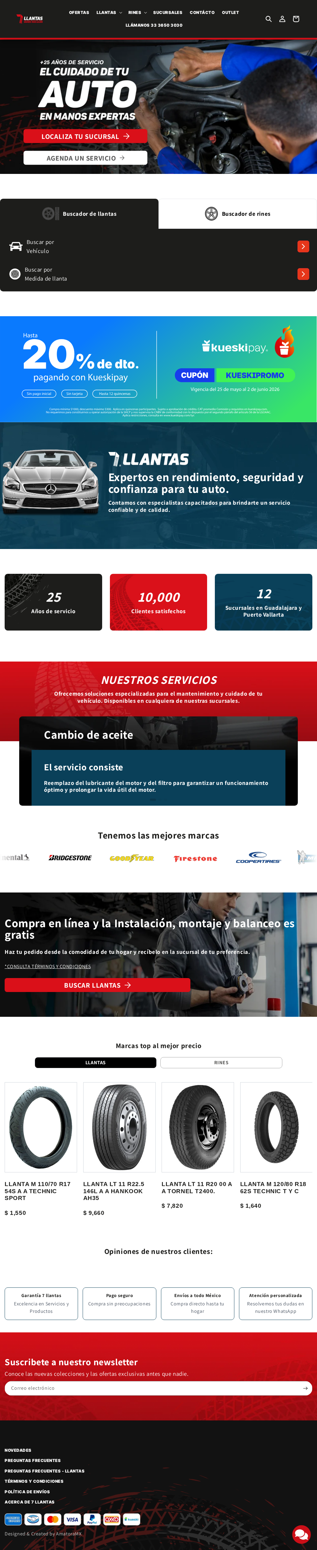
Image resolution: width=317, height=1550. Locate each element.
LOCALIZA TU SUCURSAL (80, 136)
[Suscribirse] (305, 1388)
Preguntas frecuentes (33, 1460)
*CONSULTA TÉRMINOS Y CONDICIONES (48, 966)
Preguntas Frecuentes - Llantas (45, 1470)
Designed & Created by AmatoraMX (43, 1533)
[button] (109, 12)
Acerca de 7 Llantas (30, 1501)
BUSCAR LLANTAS (92, 985)
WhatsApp (284, 1311)
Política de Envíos (27, 1491)
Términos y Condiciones (34, 1481)
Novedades (18, 1450)
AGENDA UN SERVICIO (81, 157)
